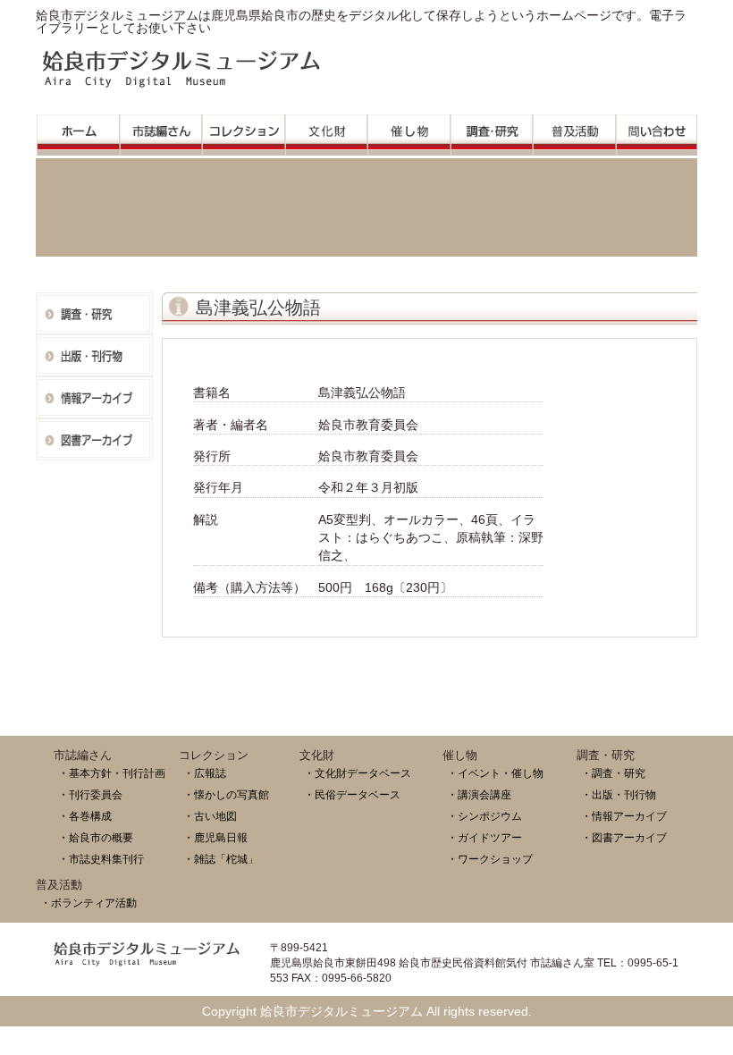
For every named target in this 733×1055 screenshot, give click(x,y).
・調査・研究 (613, 773)
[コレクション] (243, 129)
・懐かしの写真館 (226, 794)
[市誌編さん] (161, 129)
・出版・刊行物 (618, 794)
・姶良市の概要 (95, 837)
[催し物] (409, 129)
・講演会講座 (479, 794)
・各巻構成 (85, 816)
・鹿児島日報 (215, 837)
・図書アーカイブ (624, 837)
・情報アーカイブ (624, 816)
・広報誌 (204, 773)
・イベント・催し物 (495, 773)
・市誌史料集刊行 (101, 859)
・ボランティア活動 (88, 902)
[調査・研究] (492, 129)
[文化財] (326, 129)
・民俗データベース (352, 794)
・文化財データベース (357, 773)
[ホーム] (78, 129)
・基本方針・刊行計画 (111, 773)
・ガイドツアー (484, 837)
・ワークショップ (490, 859)
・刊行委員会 (90, 794)
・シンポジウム (484, 816)
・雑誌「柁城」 (220, 859)
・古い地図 (210, 816)
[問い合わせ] (657, 129)
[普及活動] (574, 129)
